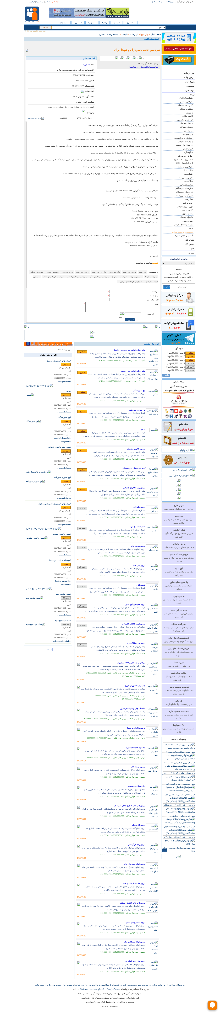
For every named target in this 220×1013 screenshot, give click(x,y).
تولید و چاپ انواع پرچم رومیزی (133, 371)
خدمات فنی (189, 240)
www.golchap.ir (64, 382)
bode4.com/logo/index (62, 641)
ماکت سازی (187, 214)
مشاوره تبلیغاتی (186, 109)
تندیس (142, 429)
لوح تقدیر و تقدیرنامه (137, 410)
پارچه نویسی (187, 134)
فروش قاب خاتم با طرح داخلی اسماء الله (129, 806)
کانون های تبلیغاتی (185, 105)
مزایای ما (92, 23)
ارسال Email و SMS (184, 163)
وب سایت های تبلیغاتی (183, 224)
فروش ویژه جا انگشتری (136, 643)
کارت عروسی (187, 210)
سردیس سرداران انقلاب (76, 276)
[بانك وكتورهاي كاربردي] (184, 470)
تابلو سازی (188, 152)
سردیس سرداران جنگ (99, 276)
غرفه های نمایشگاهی (184, 192)
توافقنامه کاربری (155, 985)
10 (64, 344)
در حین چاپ (189, 77)
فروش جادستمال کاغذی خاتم (134, 883)
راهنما (104, 23)
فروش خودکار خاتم (138, 767)
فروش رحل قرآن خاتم (136, 845)
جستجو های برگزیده (53, 985)
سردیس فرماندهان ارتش (131, 281)
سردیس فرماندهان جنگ (53, 276)
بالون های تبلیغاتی (185, 141)
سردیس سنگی (36, 272)
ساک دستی (188, 181)
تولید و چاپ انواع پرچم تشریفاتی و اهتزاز (129, 350)
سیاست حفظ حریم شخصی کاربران (134, 985)
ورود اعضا (170, 2)
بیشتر (165, 851)
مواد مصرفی (189, 90)
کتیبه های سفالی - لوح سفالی (134, 468)
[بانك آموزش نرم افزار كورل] (182, 475)
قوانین (116, 985)
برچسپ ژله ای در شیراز (135, 728)
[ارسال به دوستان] (32, 44)
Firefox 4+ (84, 989)
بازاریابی (189, 112)
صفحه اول (130, 23)
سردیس (142, 272)
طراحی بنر (188, 174)
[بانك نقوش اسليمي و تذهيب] (178, 465)
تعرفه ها (116, 23)
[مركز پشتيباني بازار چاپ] (178, 302)
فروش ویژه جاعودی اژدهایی (134, 488)
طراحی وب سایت (185, 167)
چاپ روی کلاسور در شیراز (135, 686)
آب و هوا (92, 985)
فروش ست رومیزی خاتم (135, 922)
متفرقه (191, 253)
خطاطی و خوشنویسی (183, 138)
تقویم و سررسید (186, 177)
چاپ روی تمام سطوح (183, 159)
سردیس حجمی (52, 272)
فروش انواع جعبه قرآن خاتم (134, 864)
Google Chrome (113, 989)
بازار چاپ (134, 34)
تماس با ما (100, 985)
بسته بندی (190, 86)
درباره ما (109, 985)
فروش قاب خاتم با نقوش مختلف (132, 903)
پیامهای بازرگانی (186, 127)
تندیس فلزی (140, 585)
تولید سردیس (114, 272)
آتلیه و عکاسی (187, 116)
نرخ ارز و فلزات (81, 985)
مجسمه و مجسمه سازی (182, 232)
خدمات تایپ (188, 203)
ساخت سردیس (129, 272)
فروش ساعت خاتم (138, 546)
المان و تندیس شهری (184, 235)
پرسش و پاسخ (68, 985)
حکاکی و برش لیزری (184, 156)
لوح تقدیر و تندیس (185, 120)
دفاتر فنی (188, 199)
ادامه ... (166, 375)
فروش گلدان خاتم (138, 825)
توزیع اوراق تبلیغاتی (184, 206)
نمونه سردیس (67, 272)
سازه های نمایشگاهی (183, 188)
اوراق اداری (188, 148)
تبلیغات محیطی (186, 123)
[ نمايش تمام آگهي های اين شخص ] (144, 67)
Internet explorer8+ (97, 989)
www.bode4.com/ (64, 468)
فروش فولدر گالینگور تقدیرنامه (133, 624)
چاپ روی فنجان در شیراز (135, 747)
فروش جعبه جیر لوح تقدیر (135, 604)
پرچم (190, 228)
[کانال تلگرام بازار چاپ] (178, 344)
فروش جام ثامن (139, 507)
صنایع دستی (188, 221)
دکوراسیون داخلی (185, 217)
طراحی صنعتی (186, 101)
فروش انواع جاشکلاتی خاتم (134, 942)
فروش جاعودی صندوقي (136, 449)
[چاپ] (28, 44)
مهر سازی (188, 130)
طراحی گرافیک (186, 98)
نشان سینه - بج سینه (137, 527)
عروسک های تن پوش (184, 145)
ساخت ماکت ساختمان (136, 786)
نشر (192, 248)
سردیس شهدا (151, 276)
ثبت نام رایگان (158, 2)
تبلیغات (191, 94)
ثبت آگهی (78, 23)
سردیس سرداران (119, 276)
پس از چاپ (189, 82)
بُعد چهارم (86, 64)
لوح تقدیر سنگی (139, 390)
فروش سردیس (82, 272)
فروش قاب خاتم (139, 565)
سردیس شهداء (135, 276)
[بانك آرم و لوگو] (187, 450)
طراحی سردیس (99, 272)
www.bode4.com (64, 412)
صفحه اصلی (155, 34)
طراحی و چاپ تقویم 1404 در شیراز (131, 663)
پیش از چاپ (189, 73)
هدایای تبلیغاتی (186, 185)
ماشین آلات (189, 244)
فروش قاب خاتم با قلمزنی (135, 961)
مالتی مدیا (188, 170)
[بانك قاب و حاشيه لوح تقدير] (178, 445)
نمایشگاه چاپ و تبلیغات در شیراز (132, 708)
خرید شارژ (64, 23)
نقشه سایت (39, 985)
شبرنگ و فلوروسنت (184, 195)
